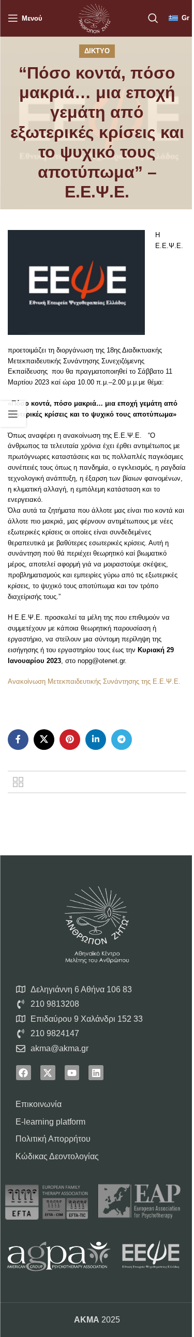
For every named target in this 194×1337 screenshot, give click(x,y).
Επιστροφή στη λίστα (18, 782)
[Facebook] (23, 1072)
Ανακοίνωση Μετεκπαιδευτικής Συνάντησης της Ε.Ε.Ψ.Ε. (94, 681)
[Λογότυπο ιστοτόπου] (94, 17)
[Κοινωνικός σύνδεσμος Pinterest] (69, 739)
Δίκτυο (97, 51)
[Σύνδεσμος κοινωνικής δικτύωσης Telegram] (121, 739)
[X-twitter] (47, 1072)
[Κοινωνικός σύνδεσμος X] (44, 739)
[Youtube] (72, 1072)
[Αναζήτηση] (153, 18)
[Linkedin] (95, 1072)
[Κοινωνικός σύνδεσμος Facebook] (18, 739)
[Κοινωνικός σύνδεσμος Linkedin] (95, 739)
